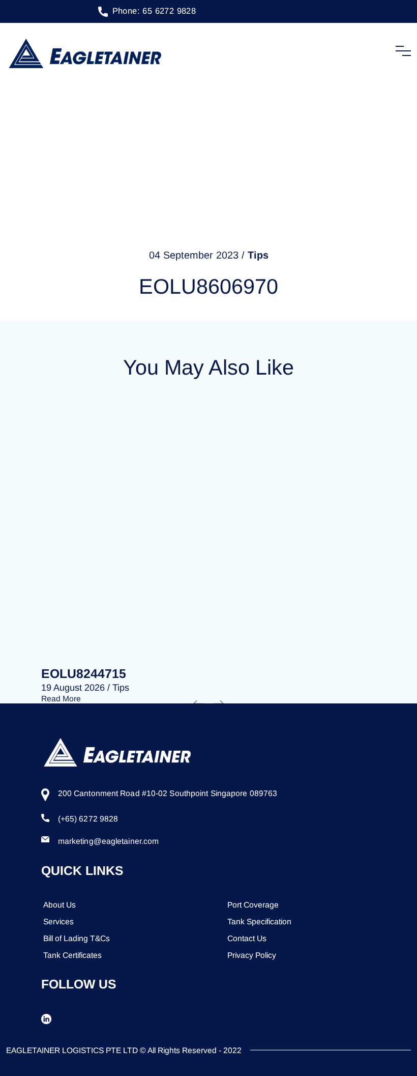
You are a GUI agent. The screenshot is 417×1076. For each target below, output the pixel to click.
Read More (61, 698)
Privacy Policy (251, 955)
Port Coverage (253, 904)
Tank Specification (259, 921)
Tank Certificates (72, 955)
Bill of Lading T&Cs (76, 938)
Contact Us (246, 938)
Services (58, 921)
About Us (59, 904)
